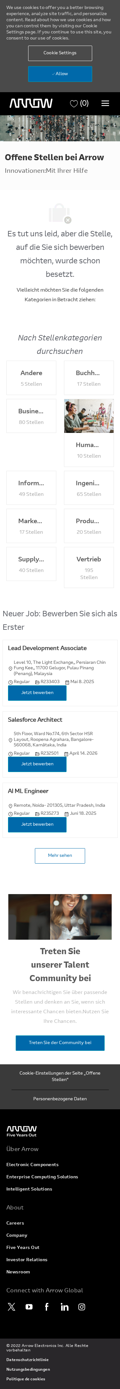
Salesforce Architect (35, 720)
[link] (60, 1131)
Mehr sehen (60, 856)
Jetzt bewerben (37, 693)
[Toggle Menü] (105, 103)
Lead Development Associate (47, 649)
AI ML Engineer (28, 792)
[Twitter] (11, 1306)
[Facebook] (47, 1306)
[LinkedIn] (64, 1306)
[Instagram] (82, 1306)
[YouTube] (29, 1306)
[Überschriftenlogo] (31, 103)
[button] (60, 53)
